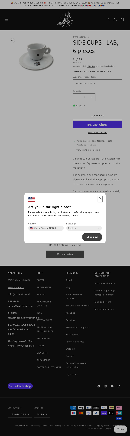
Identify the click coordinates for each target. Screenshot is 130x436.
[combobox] (43, 228)
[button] (100, 199)
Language (71, 224)
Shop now (92, 237)
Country (32, 224)
